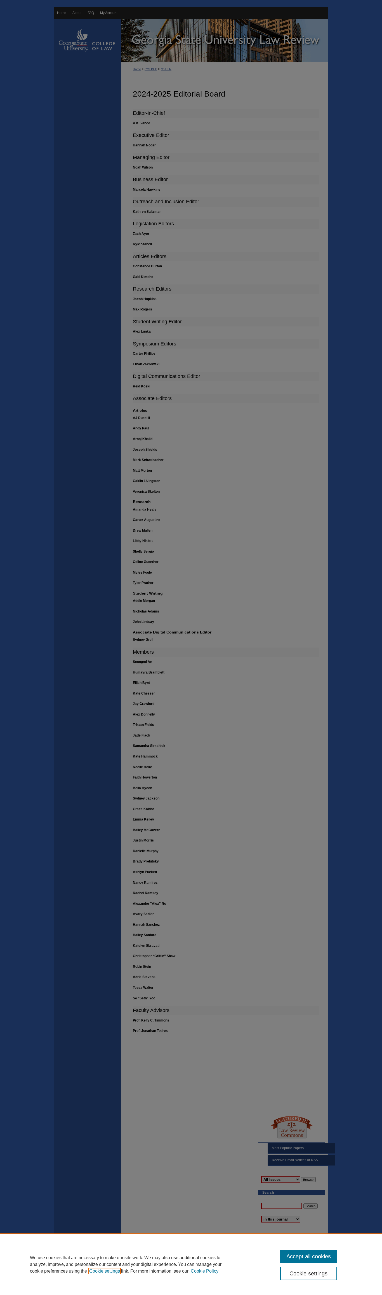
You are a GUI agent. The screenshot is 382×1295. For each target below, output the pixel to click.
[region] (191, 1264)
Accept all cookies (308, 1256)
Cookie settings (104, 1271)
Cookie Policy (204, 1271)
